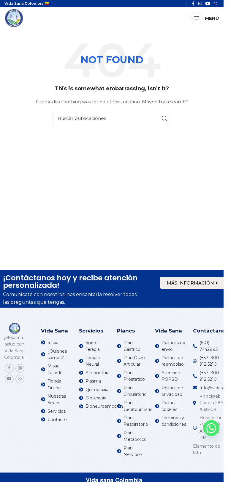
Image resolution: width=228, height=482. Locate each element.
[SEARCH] (164, 118)
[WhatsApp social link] (19, 379)
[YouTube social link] (9, 379)
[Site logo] (13, 17)
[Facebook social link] (9, 368)
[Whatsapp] (211, 428)
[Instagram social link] (19, 368)
